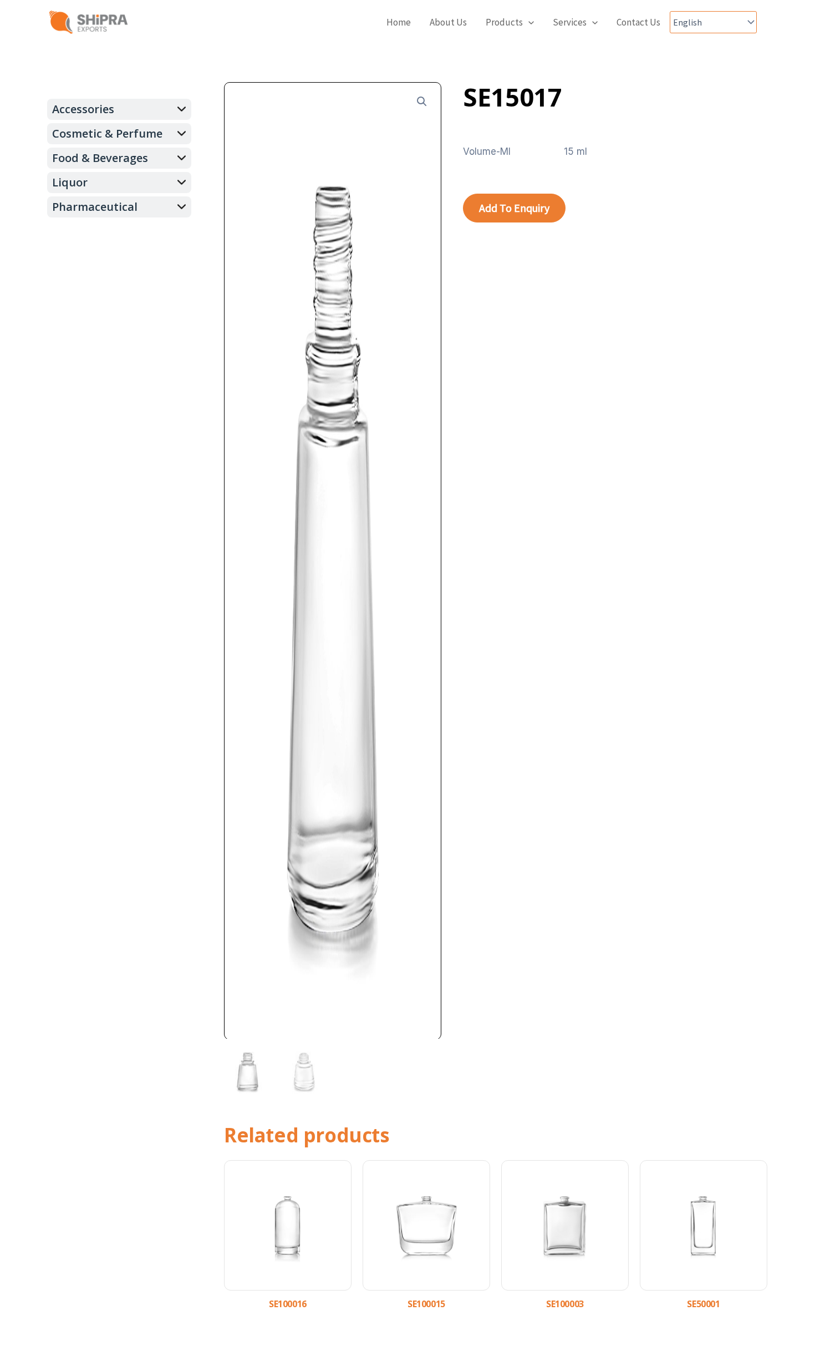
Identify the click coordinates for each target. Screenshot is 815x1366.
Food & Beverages (100, 157)
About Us (448, 22)
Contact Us (638, 22)
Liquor (70, 182)
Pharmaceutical (94, 206)
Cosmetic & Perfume (107, 133)
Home (398, 22)
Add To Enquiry (514, 208)
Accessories (83, 109)
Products (504, 22)
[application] (528, 22)
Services (570, 22)
